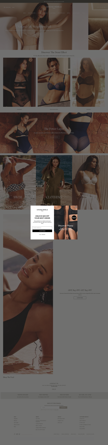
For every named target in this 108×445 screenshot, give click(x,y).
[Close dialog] (76, 207)
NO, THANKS (42, 234)
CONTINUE (42, 230)
